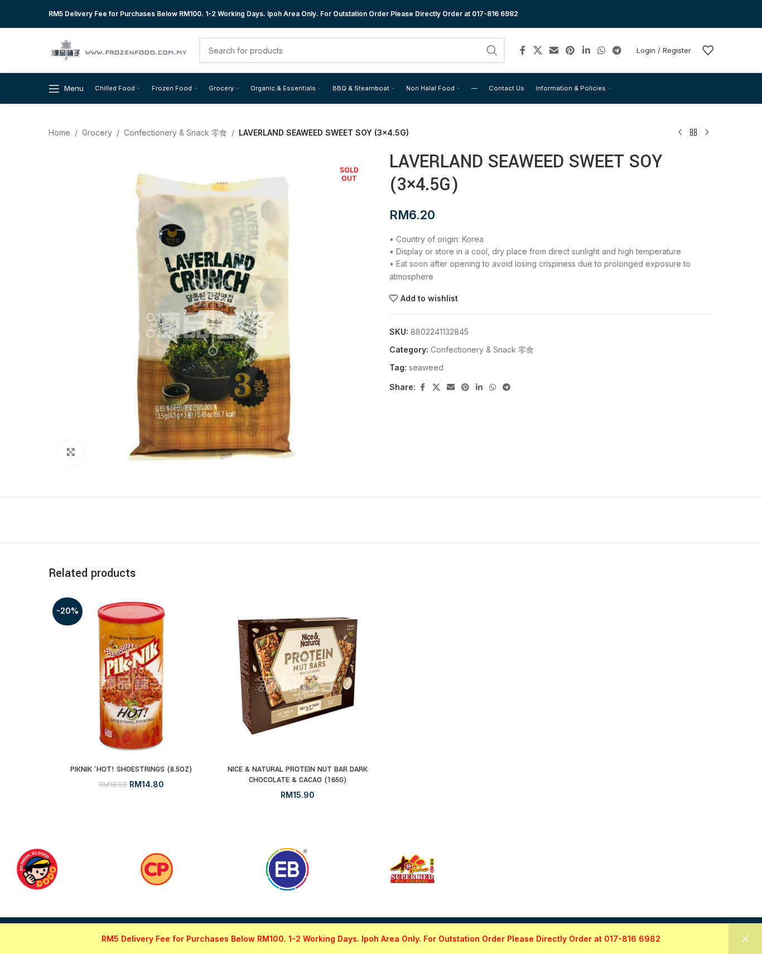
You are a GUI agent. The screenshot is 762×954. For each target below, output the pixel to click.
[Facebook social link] (522, 50)
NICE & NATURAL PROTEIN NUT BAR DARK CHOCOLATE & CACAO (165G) (298, 775)
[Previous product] (680, 132)
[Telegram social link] (617, 50)
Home (59, 132)
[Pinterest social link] (570, 50)
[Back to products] (693, 132)
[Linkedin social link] (586, 50)
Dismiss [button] (745, 939)
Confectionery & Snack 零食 (175, 132)
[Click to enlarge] (71, 452)
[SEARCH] (492, 50)
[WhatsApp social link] (601, 50)
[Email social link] (554, 50)
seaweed (426, 367)
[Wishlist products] (708, 50)
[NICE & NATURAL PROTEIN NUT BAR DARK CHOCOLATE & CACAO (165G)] (298, 676)
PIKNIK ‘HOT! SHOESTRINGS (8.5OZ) (131, 769)
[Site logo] (118, 49)
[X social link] (537, 50)
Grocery (97, 132)
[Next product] (706, 132)
